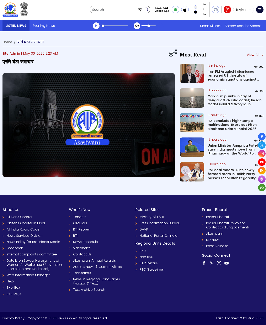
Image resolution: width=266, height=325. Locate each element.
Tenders (79, 217)
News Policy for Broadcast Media (33, 241)
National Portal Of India (158, 235)
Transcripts (82, 273)
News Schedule (85, 241)
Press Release (217, 246)
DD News (213, 239)
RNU (143, 250)
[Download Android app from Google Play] (175, 9)
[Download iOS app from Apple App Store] (185, 9)
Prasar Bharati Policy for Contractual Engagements (228, 225)
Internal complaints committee (32, 254)
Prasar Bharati (217, 217)
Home (7, 42)
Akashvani (214, 233)
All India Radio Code (23, 229)
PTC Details (149, 263)
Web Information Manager (28, 275)
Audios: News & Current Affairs (97, 266)
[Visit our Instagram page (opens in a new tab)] (219, 262)
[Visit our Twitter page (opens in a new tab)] (211, 262)
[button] (140, 9)
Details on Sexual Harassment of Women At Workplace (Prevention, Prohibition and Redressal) (35, 264)
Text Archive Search (89, 289)
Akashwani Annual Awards (94, 260)
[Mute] (137, 25)
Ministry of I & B (152, 217)
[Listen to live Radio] (227, 9)
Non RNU (146, 257)
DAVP (144, 229)
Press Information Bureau (160, 223)
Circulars (80, 223)
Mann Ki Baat (211, 25)
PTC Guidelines (152, 269)
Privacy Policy (13, 318)
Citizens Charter (19, 217)
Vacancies (82, 248)
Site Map (14, 293)
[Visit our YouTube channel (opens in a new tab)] (226, 262)
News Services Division (25, 235)
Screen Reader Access (243, 25)
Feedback (15, 248)
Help (10, 281)
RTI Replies (81, 229)
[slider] (115, 26)
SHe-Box (13, 287)
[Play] (96, 25)
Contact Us (82, 254)
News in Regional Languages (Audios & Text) (96, 281)
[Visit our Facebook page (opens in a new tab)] (204, 262)
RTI (75, 235)
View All (253, 54)
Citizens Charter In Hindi (26, 223)
